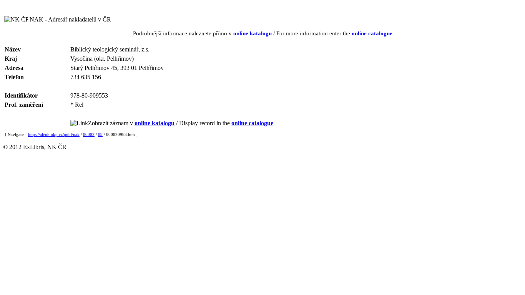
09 (100, 134)
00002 (89, 134)
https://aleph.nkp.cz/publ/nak (54, 134)
